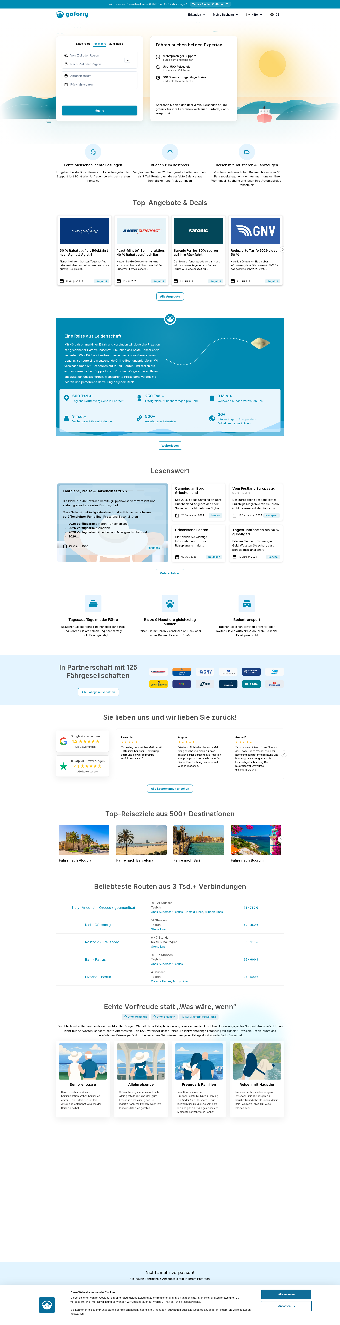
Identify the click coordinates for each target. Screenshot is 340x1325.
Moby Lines (181, 981)
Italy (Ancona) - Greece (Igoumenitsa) (103, 907)
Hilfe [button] (254, 14)
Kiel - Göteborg (98, 925)
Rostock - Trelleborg (102, 942)
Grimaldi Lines (194, 912)
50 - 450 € (251, 925)
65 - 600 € (251, 959)
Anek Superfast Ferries (167, 912)
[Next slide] (283, 249)
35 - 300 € (251, 942)
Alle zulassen (286, 1294)
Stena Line (158, 929)
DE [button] (277, 14)
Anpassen (284, 1305)
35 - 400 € (251, 977)
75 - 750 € (251, 907)
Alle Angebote (170, 296)
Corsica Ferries (161, 981)
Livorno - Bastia (98, 977)
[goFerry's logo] (73, 14)
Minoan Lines (214, 912)
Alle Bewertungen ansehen (170, 788)
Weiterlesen (170, 445)
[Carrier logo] (158, 672)
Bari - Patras (95, 959)
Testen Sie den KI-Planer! (208, 4)
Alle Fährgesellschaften (98, 692)
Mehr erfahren (170, 573)
